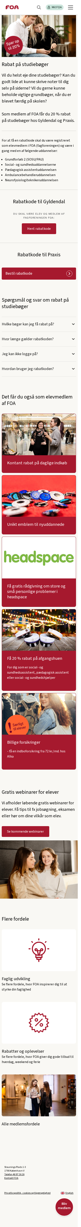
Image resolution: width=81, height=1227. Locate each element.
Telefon (14, 1174)
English (69, 1193)
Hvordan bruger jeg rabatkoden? (28, 369)
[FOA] (12, 7)
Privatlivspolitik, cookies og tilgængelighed (27, 1193)
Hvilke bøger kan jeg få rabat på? (28, 324)
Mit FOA (57, 7)
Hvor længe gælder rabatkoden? (28, 339)
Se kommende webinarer (25, 831)
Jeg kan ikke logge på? (20, 354)
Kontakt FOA (11, 1178)
